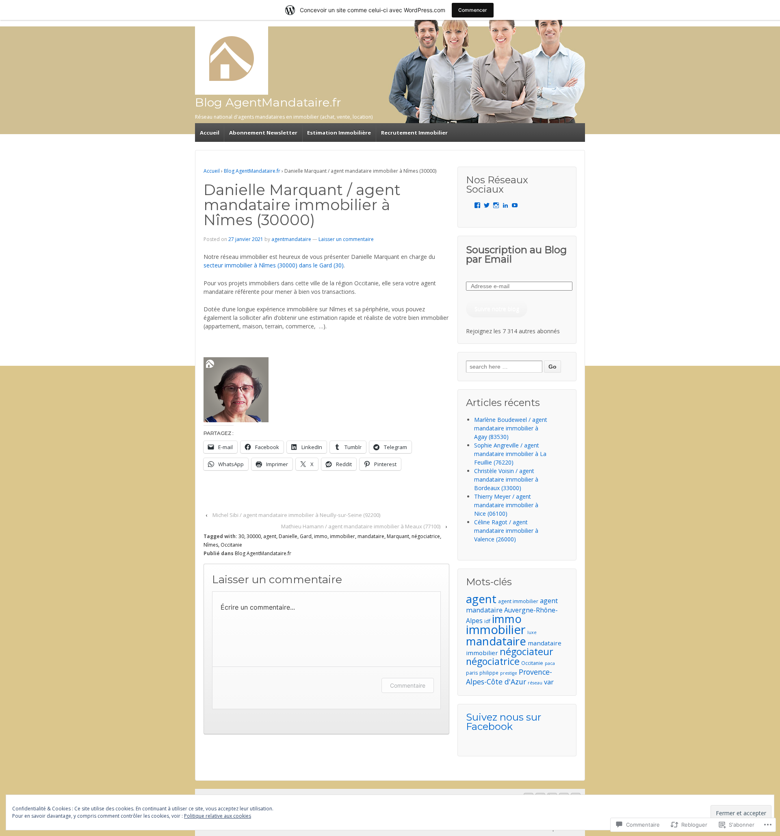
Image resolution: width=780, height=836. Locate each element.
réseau (535, 683)
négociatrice (426, 536)
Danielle (288, 536)
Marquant (398, 536)
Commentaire (407, 685)
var (549, 681)
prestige (508, 673)
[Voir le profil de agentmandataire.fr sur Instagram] (496, 205)
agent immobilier (518, 601)
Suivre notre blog (496, 309)
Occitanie (231, 544)
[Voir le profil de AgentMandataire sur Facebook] (477, 205)
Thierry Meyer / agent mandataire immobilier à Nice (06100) (506, 505)
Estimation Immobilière (339, 132)
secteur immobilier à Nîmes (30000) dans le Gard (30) (274, 265)
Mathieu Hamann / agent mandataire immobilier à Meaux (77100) (360, 526)
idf (487, 621)
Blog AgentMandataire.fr (268, 102)
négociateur (526, 651)
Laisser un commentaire (346, 239)
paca (550, 663)
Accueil (209, 132)
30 (241, 536)
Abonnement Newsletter (263, 132)
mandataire (371, 536)
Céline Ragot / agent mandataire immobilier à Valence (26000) (506, 530)
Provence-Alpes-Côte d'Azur (509, 676)
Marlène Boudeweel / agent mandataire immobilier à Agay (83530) (510, 428)
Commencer (472, 10)
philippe (488, 672)
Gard (306, 536)
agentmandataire (291, 239)
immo (320, 536)
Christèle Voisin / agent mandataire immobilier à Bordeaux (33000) (506, 479)
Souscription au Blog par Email (516, 254)
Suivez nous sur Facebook (503, 721)
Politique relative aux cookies (217, 815)
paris (472, 672)
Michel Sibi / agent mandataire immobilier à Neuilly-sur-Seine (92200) (296, 515)
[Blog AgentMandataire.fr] (231, 58)
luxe (532, 632)
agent (269, 536)
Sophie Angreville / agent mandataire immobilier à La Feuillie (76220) (510, 453)
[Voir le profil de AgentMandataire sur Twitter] (486, 205)
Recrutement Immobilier (414, 132)
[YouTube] (514, 205)
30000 (254, 536)
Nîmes (211, 544)
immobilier (342, 536)
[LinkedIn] (505, 205)
